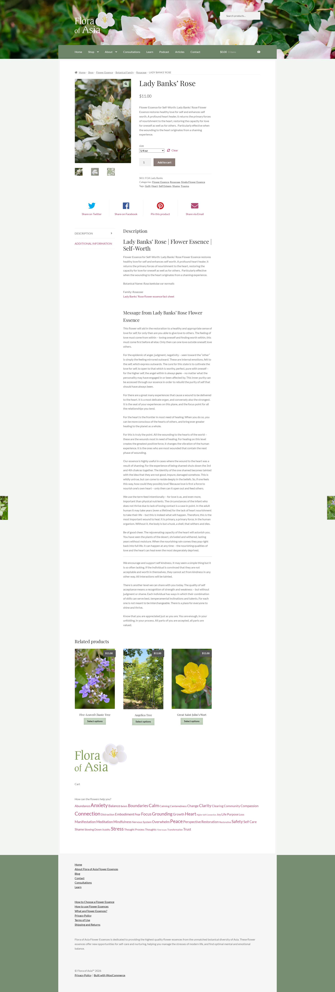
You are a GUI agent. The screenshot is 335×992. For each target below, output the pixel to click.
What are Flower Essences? (91, 911)
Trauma (185, 186)
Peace (176, 821)
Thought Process (134, 829)
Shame (176, 186)
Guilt (147, 186)
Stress (117, 829)
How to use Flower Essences (92, 906)
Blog (77, 873)
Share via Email (195, 214)
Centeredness (178, 806)
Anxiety (99, 805)
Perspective (192, 822)
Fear (138, 814)
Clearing (217, 806)
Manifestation (85, 822)
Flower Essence (104, 72)
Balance (114, 806)
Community (232, 806)
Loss (241, 814)
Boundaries (138, 805)
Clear (175, 150)
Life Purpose (229, 814)
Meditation (104, 822)
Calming (164, 806)
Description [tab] (84, 233)
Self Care (250, 822)
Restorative (225, 822)
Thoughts (151, 829)
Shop (91, 51)
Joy (219, 814)
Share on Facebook (126, 214)
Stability (106, 829)
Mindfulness (122, 822)
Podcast (164, 51)
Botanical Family (125, 72)
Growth (178, 814)
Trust (187, 829)
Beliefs (124, 806)
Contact (195, 51)
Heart (154, 186)
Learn (149, 51)
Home (78, 51)
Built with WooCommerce (109, 975)
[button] (126, 84)
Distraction (107, 814)
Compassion (250, 806)
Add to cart (164, 162)
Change (193, 806)
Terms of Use (82, 919)
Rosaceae (141, 72)
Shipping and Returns (87, 924)
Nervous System (141, 822)
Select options (95, 721)
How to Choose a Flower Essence (94, 901)
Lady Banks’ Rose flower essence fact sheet (148, 296)
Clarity (205, 805)
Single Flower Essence (193, 182)
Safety (237, 821)
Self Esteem (165, 186)
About (109, 51)
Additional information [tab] (93, 243)
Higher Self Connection (206, 815)
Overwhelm (161, 822)
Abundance (82, 806)
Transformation (175, 829)
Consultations (131, 51)
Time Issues (162, 830)
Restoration (210, 822)
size (141, 145)
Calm (154, 805)
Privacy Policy (83, 915)
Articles (179, 51)
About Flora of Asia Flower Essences (96, 868)
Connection (87, 813)
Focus (146, 814)
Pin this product (160, 214)
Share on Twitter (92, 214)
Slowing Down (93, 829)
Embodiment (124, 814)
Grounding (162, 813)
